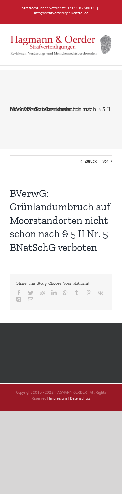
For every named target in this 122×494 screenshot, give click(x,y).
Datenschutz (80, 398)
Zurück (91, 161)
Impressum (58, 398)
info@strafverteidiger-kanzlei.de (61, 12)
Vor (105, 161)
